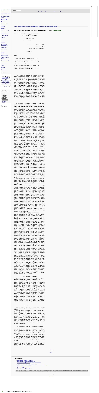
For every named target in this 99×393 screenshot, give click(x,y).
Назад (51, 352)
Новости (42, 11)
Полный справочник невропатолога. (23, 363)
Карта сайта (3, 67)
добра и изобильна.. (5, 91)
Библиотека (3, 42)
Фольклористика (4, 19)
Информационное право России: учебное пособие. (26, 361)
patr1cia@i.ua (5, 81)
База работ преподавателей (4, 52)
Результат (4, 101)
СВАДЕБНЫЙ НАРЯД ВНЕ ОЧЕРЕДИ (24, 365)
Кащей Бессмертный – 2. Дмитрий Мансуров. (25, 368)
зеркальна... (4, 98)
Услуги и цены (3, 47)
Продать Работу (4, 49)
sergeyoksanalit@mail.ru (6, 78)
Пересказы (3, 26)
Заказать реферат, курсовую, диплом (4, 45)
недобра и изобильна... (4, 93)
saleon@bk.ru (5, 77)
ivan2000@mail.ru (6, 86)
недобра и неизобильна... (4, 97)
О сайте (39, 11)
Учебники (3, 28)
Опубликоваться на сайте (49, 11)
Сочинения (3, 37)
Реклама (2, 65)
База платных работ (4, 55)
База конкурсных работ (5, 60)
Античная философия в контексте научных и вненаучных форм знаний (43, 26)
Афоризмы (3, 21)
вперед (53, 349)
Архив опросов (4, 69)
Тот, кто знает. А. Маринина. (22, 367)
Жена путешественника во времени (23, 366)
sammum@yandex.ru (5, 80)
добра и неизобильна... (4, 95)
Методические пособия (5, 30)
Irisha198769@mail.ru (5, 84)
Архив (3, 102)
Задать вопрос (57, 11)
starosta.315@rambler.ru (5, 82)
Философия (27, 26)
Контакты (62, 11)
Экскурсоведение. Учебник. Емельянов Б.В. (25, 360)
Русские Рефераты (4, 35)
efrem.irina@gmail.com (5, 83)
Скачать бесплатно (57, 30)
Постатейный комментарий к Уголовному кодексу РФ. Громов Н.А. (29, 362)
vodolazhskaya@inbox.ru (6, 85)
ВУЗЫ (2, 39)
